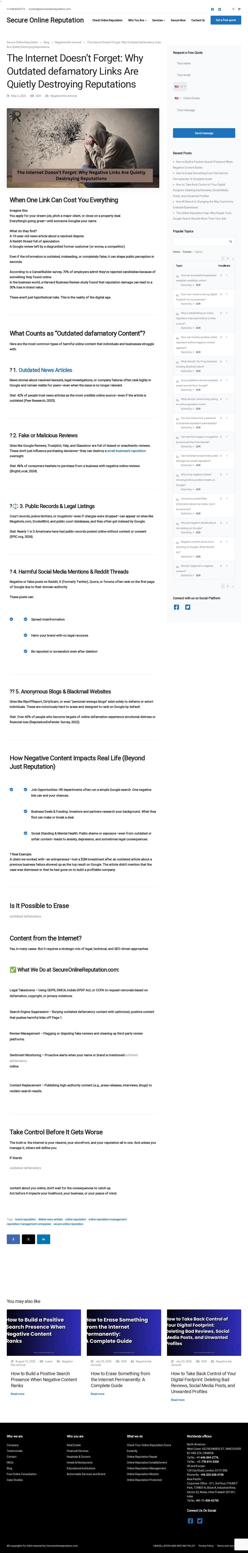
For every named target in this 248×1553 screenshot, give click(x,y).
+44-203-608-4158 (212, 1474)
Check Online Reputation (107, 20)
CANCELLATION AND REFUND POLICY (174, 1545)
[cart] (239, 9)
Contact (11, 1456)
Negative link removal (64, 95)
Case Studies (15, 1479)
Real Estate (74, 1445)
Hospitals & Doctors (78, 1456)
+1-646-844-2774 (16, 9)
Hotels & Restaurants (80, 1462)
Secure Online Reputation (45, 20)
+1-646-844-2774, (208, 1457)
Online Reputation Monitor (143, 1474)
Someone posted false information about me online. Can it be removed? (195, 504)
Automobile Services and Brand (86, 1474)
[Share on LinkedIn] (43, 1239)
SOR (38, 95)
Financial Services (78, 1450)
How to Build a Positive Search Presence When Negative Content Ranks (44, 1379)
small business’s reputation (126, 451)
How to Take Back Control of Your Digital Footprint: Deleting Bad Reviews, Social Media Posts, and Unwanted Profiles (200, 190)
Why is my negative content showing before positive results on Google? (195, 480)
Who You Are (136, 20)
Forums (187, 251)
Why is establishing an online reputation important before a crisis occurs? (196, 318)
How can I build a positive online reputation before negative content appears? (196, 342)
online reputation (75, 1219)
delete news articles (50, 1219)
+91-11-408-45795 (207, 1500)
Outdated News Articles (45, 370)
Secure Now (178, 20)
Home (176, 251)
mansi (49, 1361)
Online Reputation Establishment (147, 1462)
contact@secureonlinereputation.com (50, 9)
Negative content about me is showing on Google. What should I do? (195, 547)
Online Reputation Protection (144, 1479)
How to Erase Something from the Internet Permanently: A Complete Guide (120, 1379)
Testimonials (14, 1450)
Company (13, 1445)
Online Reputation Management (146, 1468)
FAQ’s (10, 1462)
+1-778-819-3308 (208, 1461)
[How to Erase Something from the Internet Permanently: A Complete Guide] (124, 1332)
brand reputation (25, 1219)
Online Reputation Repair (142, 1456)
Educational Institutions (81, 1468)
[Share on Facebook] (13, 1239)
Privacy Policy (206, 1545)
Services (157, 20)
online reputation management (108, 1219)
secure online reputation (68, 1224)
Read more (17, 1393)
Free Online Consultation (22, 1474)
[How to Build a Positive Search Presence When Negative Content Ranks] (44, 1332)
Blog (9, 1468)
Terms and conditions (229, 1545)
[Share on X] (28, 1239)
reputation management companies (29, 1224)
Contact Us (198, 20)
